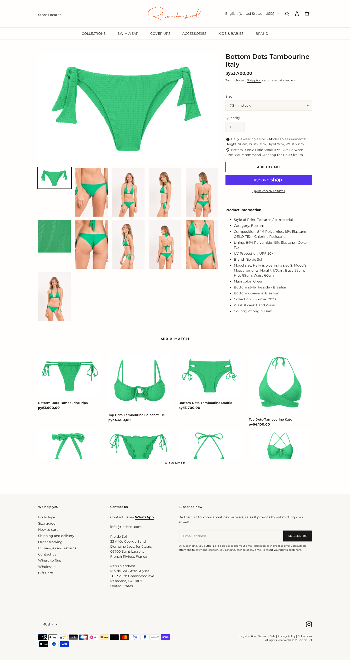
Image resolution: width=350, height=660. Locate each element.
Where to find (49, 560)
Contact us (47, 554)
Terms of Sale (266, 636)
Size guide (46, 523)
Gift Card (45, 573)
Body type (46, 517)
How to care (48, 529)
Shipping (254, 80)
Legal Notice (248, 636)
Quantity (232, 118)
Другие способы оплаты (268, 191)
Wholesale (46, 567)
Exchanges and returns (57, 548)
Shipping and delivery (56, 536)
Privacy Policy (287, 636)
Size (228, 96)
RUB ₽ (48, 624)
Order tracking (50, 542)
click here (295, 549)
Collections (305, 636)
